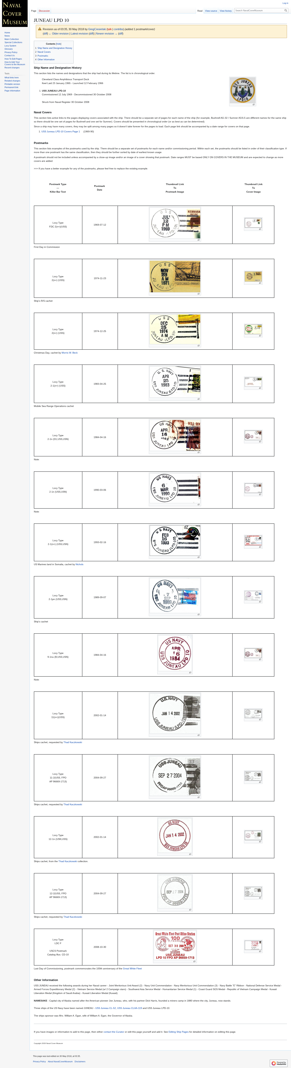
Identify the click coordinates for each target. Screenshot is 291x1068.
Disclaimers (80, 1061)
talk (109, 29)
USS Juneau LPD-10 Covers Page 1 (61, 131)
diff (45, 33)
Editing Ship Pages (179, 1031)
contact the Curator (114, 1031)
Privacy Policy (39, 1061)
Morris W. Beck (70, 352)
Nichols (79, 564)
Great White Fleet (132, 968)
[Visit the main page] (14, 13)
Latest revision (79, 33)
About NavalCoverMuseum (60, 1061)
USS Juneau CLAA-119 (129, 1008)
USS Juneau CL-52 (105, 1008)
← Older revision (59, 33)
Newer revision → (106, 33)
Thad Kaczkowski (72, 742)
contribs (118, 29)
